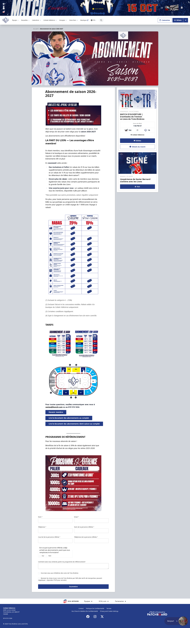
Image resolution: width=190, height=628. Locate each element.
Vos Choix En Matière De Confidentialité (85, 611)
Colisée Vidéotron (49, 20)
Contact (81, 608)
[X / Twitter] (102, 616)
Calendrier (35, 20)
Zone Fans (72, 20)
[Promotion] (95, 8)
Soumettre (73, 586)
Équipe (14, 20)
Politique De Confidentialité (95, 608)
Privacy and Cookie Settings (109, 611)
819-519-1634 (7, 618)
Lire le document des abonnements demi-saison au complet (74, 424)
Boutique (83, 20)
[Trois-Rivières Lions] (5, 20)
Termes (108, 608)
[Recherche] (101, 20)
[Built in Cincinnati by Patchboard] (157, 613)
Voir (138, 187)
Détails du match (138, 147)
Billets (179, 20)
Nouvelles (24, 20)
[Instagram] (95, 616)
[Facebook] (88, 616)
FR (94, 20)
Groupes (62, 20)
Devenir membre (56, 412)
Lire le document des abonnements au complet (69, 418)
